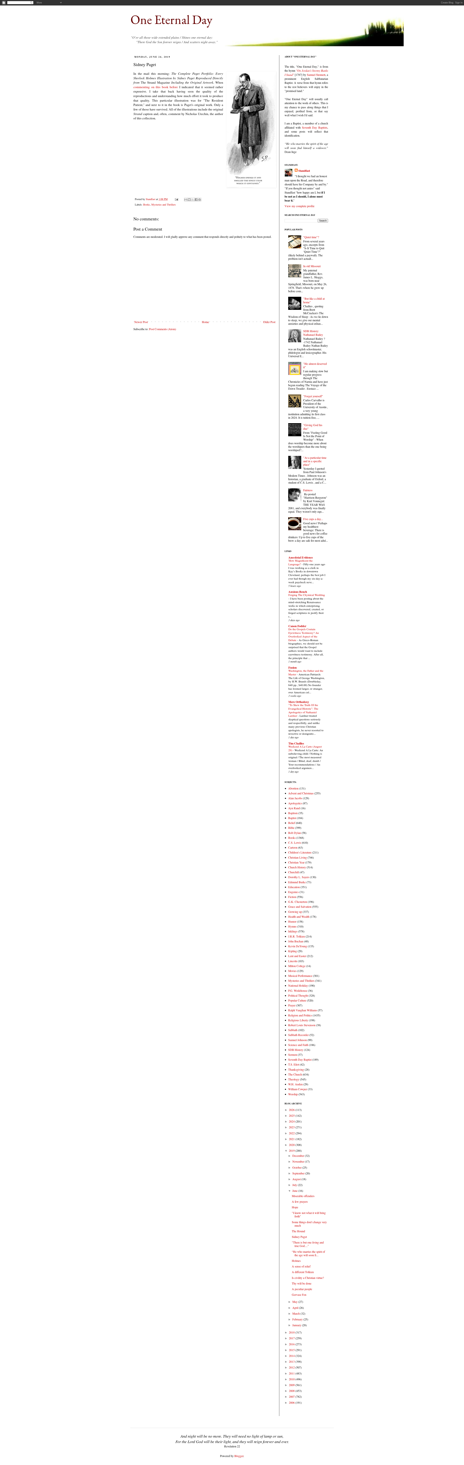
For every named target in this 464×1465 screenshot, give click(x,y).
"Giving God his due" (312, 426)
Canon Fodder (297, 626)
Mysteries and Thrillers (163, 204)
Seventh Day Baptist (300, 1059)
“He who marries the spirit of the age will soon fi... (308, 1253)
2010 (292, 1379)
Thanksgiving (296, 1069)
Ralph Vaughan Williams (302, 1010)
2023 (292, 1127)
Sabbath (292, 1030)
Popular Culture (297, 1000)
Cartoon (292, 847)
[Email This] (186, 199)
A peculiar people (302, 1289)
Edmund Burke (297, 882)
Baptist (292, 818)
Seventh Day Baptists (315, 127)
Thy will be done (301, 1283)
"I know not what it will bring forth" (309, 1214)
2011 (292, 1373)
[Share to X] (192, 199)
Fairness (307, 490)
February (297, 1319)
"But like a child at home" (314, 300)
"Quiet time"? (311, 237)
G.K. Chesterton (297, 902)
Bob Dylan (294, 833)
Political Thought (298, 995)
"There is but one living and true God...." (308, 1244)
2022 (292, 1133)
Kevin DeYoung (297, 946)
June (295, 1191)
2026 (292, 1110)
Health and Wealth (298, 916)
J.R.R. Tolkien (296, 936)
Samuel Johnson (297, 1040)
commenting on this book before (155, 87)
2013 (292, 1361)
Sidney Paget (299, 1237)
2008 (292, 1391)
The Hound (298, 1231)
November (298, 1161)
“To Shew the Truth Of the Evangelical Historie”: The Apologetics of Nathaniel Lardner (303, 710)
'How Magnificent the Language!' (300, 562)
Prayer (291, 1005)
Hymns (292, 926)
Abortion (293, 788)
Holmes (296, 1261)
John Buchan (295, 941)
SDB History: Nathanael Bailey (313, 332)
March (296, 1313)
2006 (292, 1402)
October (297, 1167)
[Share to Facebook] (196, 199)
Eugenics (293, 892)
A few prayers (300, 1201)
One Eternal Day (171, 19)
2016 (292, 1344)
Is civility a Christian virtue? (308, 1278)
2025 (292, 1115)
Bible (291, 828)
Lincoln (292, 961)
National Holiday (298, 985)
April (295, 1308)
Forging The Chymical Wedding (306, 595)
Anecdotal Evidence (300, 557)
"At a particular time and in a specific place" (314, 461)
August (296, 1179)
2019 (292, 1150)
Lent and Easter (297, 956)
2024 (292, 1121)
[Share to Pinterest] (199, 199)
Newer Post (141, 322)
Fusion (292, 667)
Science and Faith (298, 1045)
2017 (292, 1338)
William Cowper (297, 1089)
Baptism (293, 813)
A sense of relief (301, 1266)
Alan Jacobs (295, 798)
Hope (295, 1207)
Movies (292, 971)
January (297, 1325)
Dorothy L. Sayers (298, 877)
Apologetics (295, 803)
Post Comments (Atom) (162, 329)
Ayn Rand (294, 808)
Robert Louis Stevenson (301, 1025)
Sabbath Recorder (298, 1035)
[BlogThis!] (189, 199)
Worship (293, 1094)
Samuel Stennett (316, 75)
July (295, 1185)
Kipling (292, 951)
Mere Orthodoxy (298, 702)
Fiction (292, 897)
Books (146, 204)
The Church (295, 1074)
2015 (292, 1350)
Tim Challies (296, 743)
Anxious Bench (297, 592)
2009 (292, 1385)
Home (205, 322)
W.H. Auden (295, 1084)
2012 (292, 1367)
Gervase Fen (299, 1294)
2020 (292, 1145)
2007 (292, 1396)
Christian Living (297, 857)
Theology (293, 1079)
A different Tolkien (303, 1272)
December (298, 1156)
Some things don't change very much (309, 1223)
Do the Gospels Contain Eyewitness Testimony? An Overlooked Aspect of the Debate (303, 634)
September (298, 1173)
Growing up (295, 912)
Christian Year (296, 862)
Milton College (296, 966)
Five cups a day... (313, 519)
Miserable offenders (303, 1196)
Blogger (238, 1456)
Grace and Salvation (299, 906)
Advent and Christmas (301, 793)
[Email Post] (176, 199)
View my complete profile (299, 206)
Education (294, 887)
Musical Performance (300, 976)
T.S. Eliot (293, 1064)
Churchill (293, 872)
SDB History (295, 1050)
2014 (292, 1356)
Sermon (292, 1054)
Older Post (269, 322)
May (295, 1302)
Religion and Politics (300, 1015)
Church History (297, 867)
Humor (292, 921)
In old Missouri (312, 266)
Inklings (292, 931)
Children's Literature (300, 852)
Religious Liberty (298, 1020)
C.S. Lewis (294, 842)
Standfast (151, 199)
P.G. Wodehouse (297, 990)
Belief (291, 823)
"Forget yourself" (313, 396)
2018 (292, 1332)
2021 (292, 1139)
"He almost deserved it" (315, 365)
